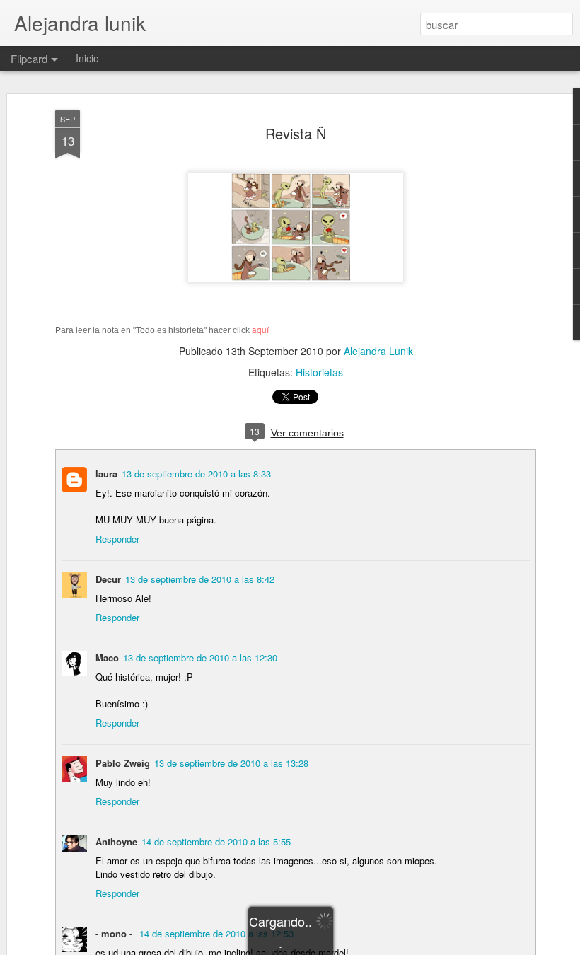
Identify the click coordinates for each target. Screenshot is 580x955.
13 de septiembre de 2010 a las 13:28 (231, 763)
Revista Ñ (295, 133)
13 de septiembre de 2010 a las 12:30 (200, 657)
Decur (108, 579)
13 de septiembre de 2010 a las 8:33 (196, 473)
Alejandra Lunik (378, 351)
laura (106, 473)
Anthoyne (116, 841)
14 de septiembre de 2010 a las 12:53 (216, 933)
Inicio (87, 58)
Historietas (319, 372)
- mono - (115, 933)
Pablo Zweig (122, 763)
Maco (107, 657)
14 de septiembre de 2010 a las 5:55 (216, 841)
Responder (117, 538)
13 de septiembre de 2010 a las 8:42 (199, 579)
